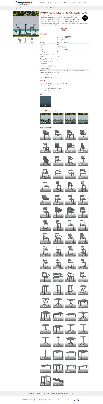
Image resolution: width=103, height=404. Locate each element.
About (79, 2)
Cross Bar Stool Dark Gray (54, 89)
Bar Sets (28, 8)
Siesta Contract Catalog (50, 77)
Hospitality (72, 2)
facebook (80, 400)
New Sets (57, 2)
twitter (74, 400)
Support (86, 2)
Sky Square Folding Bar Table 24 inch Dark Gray (59, 84)
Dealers (65, 2)
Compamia (17, 8)
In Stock (50, 2)
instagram (77, 400)
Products (42, 2)
